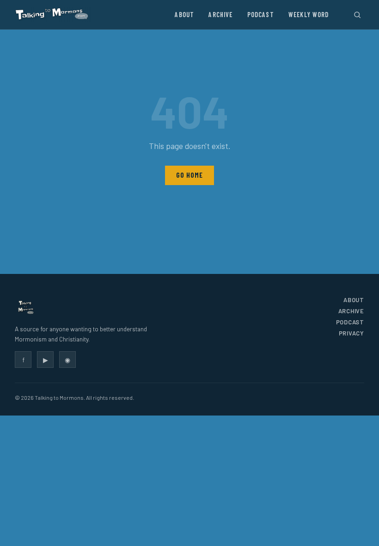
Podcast (260, 15)
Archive (220, 15)
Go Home (189, 175)
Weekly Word (308, 15)
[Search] (357, 14)
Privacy (351, 333)
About (184, 15)
